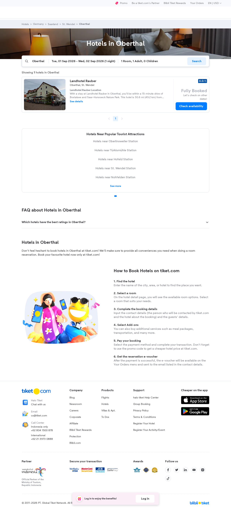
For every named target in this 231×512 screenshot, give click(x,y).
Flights (105, 397)
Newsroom (75, 404)
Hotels (105, 404)
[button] (115, 222)
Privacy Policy (141, 410)
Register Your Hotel (144, 423)
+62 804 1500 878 (42, 430)
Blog (72, 397)
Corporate (75, 417)
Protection (75, 436)
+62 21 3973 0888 (42, 439)
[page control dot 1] (115, 196)
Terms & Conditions (144, 417)
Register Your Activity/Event (149, 430)
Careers (74, 410)
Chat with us (38, 404)
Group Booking (141, 404)
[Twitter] (177, 470)
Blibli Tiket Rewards (175, 3)
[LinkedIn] (185, 470)
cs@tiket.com (39, 415)
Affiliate (73, 423)
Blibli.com (75, 443)
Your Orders (197, 3)
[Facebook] (168, 470)
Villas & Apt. (108, 410)
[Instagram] (203, 470)
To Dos (105, 417)
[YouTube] (194, 470)
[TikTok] (168, 478)
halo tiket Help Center (145, 397)
